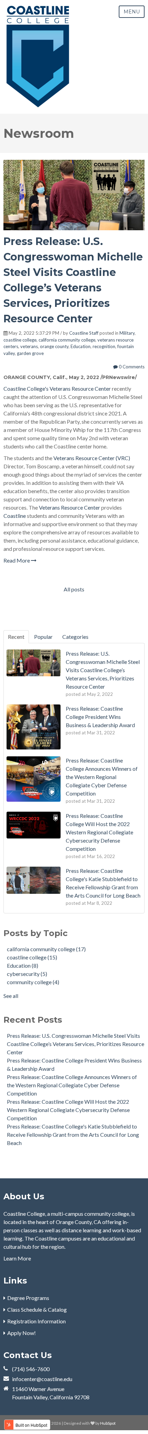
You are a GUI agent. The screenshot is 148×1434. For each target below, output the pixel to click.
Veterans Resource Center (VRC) (91, 458)
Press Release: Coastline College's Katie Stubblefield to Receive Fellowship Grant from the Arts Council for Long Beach (73, 1134)
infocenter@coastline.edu (42, 1379)
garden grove (30, 353)
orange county (54, 346)
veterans (29, 346)
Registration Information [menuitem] (36, 1321)
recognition (104, 346)
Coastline (14, 515)
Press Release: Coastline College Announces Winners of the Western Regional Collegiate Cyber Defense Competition (72, 1085)
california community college (67, 340)
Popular (43, 636)
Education (81, 346)
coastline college (19, 340)
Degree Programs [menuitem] (28, 1297)
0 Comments (131, 366)
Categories (75, 636)
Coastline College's (26, 388)
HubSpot (108, 1423)
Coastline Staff (83, 333)
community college (33, 982)
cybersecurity (27, 973)
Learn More (17, 1258)
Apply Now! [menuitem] (21, 1333)
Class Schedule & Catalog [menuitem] (37, 1309)
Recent (16, 636)
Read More (17, 560)
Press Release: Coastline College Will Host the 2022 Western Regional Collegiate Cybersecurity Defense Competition (68, 1109)
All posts (74, 589)
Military (127, 333)
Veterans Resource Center (80, 388)
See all (10, 995)
